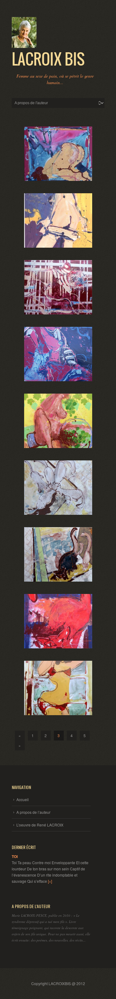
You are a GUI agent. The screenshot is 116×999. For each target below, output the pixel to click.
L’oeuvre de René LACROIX (39, 824)
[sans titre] (58, 153)
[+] (50, 881)
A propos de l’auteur (33, 812)
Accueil (22, 799)
